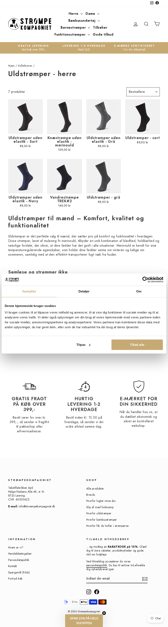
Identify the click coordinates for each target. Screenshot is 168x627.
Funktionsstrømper (70, 34)
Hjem (11, 66)
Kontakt (12, 566)
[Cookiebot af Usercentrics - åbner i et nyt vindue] (145, 279)
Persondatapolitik (18, 560)
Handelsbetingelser (20, 554)
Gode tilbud (103, 34)
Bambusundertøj (82, 20)
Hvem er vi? (15, 547)
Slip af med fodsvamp (100, 507)
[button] (84, 620)
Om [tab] (138, 291)
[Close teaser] (104, 613)
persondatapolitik (96, 565)
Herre (74, 13)
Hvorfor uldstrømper (98, 513)
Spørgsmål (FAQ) (19, 572)
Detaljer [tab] (84, 291)
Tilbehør (100, 27)
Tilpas (80, 344)
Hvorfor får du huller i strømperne (107, 526)
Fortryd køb (15, 578)
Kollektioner (25, 66)
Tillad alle (137, 344)
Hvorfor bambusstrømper (101, 520)
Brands (90, 495)
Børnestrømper (74, 27)
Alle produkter (95, 489)
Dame (91, 13)
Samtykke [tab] (29, 291)
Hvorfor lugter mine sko (101, 501)
